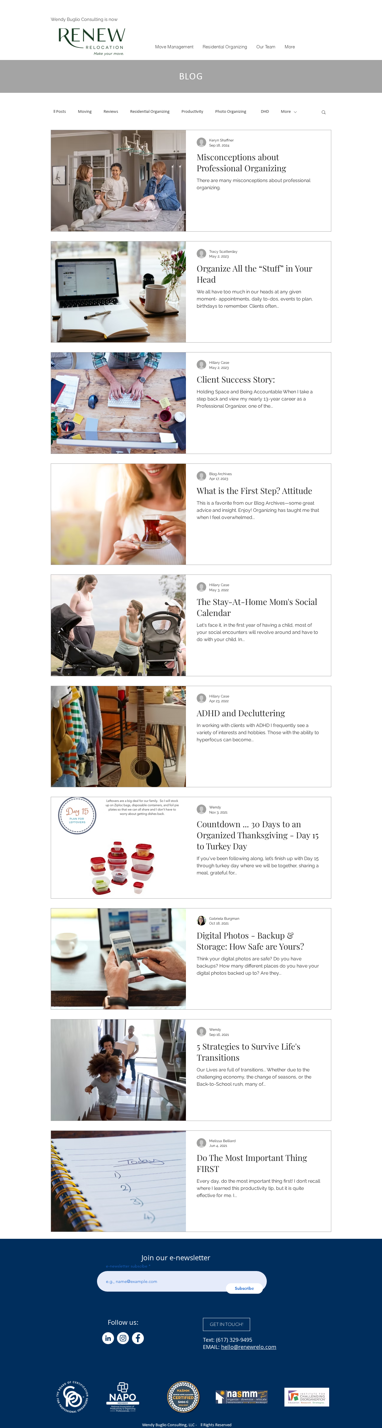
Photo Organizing (230, 112)
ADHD (263, 112)
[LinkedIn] (108, 1338)
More (286, 112)
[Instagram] (123, 1338)
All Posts (58, 112)
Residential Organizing (150, 112)
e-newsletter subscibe (126, 1266)
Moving (85, 112)
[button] (289, 46)
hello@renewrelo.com (248, 1346)
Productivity (192, 112)
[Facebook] (138, 1338)
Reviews (111, 112)
